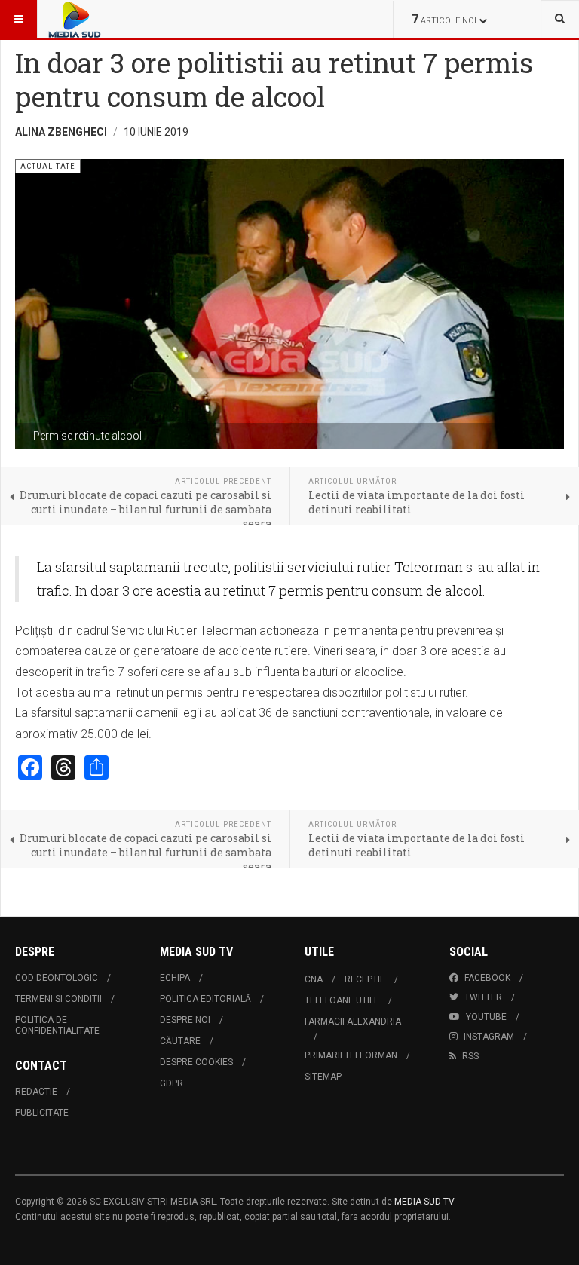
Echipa (175, 977)
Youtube (486, 1017)
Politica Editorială (205, 999)
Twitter (483, 997)
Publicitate (42, 1112)
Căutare (180, 1041)
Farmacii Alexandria (353, 1021)
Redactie (36, 1091)
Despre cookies (196, 1062)
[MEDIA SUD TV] (119, 19)
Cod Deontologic (56, 977)
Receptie (365, 979)
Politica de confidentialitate (57, 1025)
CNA (314, 979)
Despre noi (185, 1020)
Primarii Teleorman (351, 1055)
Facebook (487, 977)
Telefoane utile (342, 1000)
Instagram (489, 1036)
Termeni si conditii (58, 999)
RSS (470, 1056)
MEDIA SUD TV (424, 1201)
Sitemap (323, 1076)
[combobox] (560, 19)
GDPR (171, 1083)
